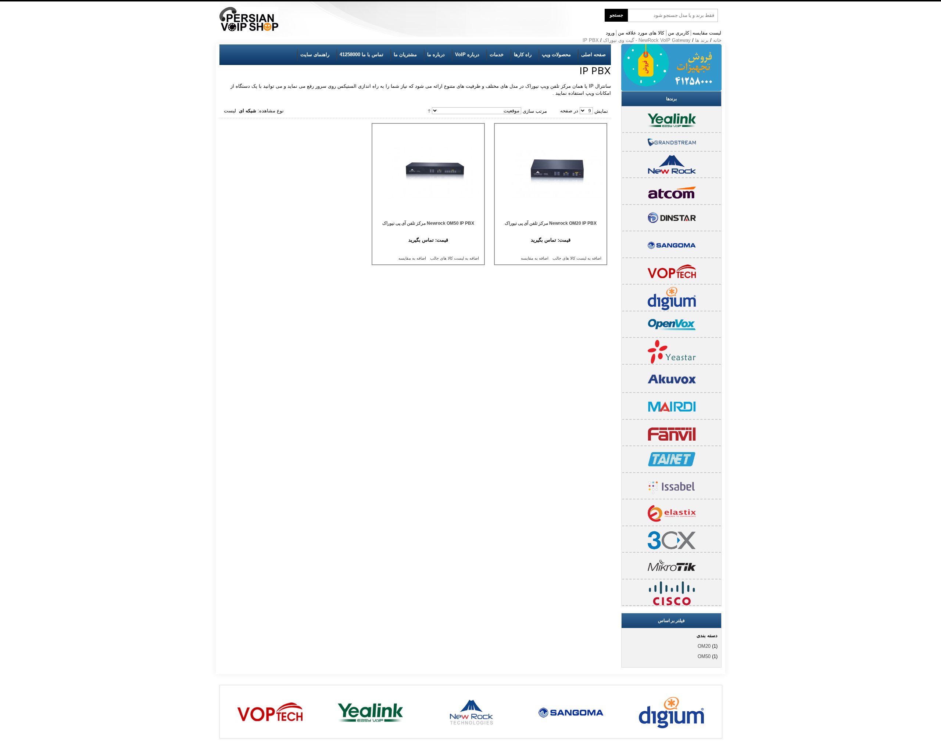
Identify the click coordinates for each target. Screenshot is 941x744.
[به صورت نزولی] (429, 110)
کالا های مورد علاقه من (641, 33)
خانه (717, 40)
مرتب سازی (535, 110)
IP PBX (591, 40)
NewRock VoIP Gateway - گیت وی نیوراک (647, 40)
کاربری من (678, 33)
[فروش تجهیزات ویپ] (248, 19)
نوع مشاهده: (271, 110)
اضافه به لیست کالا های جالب (576, 258)
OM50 (704, 656)
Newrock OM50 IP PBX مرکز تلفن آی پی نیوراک (428, 223)
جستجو (616, 15)
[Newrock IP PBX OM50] (428, 173)
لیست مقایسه (707, 33)
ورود (610, 33)
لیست (230, 110)
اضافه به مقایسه (534, 258)
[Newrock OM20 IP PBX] (551, 173)
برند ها (702, 40)
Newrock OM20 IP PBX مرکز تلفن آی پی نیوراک (551, 223)
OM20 (704, 646)
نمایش (601, 110)
